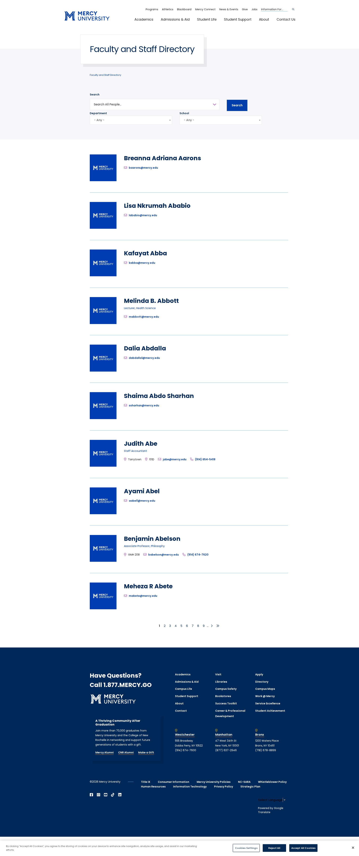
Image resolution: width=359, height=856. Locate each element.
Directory (261, 682)
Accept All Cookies (303, 848)
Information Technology (190, 786)
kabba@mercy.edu (142, 263)
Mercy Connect (205, 9)
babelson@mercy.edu (163, 555)
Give (245, 9)
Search (94, 94)
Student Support (237, 19)
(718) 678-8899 (265, 750)
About (264, 19)
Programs (152, 9)
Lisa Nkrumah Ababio (157, 205)
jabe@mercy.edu (174, 459)
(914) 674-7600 (185, 750)
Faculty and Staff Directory (105, 75)
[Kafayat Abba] (103, 275)
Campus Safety (226, 689)
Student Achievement (270, 711)
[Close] (353, 847)
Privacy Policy (223, 786)
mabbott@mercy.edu (144, 317)
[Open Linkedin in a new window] (120, 795)
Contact (181, 711)
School (184, 113)
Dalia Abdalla (145, 348)
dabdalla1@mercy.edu (144, 358)
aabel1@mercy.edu (142, 501)
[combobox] (131, 120)
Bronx (259, 735)
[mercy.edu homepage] (87, 16)
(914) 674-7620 (197, 555)
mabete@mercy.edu (143, 596)
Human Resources (153, 786)
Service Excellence (267, 703)
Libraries (221, 682)
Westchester (185, 735)
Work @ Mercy (265, 696)
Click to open (148, 24)
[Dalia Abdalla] (103, 370)
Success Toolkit (226, 703)
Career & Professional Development (230, 713)
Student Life (207, 19)
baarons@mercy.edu (143, 168)
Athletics (167, 9)
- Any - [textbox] (99, 120)
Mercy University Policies (214, 782)
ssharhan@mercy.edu (144, 405)
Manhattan (223, 735)
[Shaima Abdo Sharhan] (103, 418)
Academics (143, 19)
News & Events (228, 9)
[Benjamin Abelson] (103, 561)
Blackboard (184, 9)
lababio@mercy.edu (143, 215)
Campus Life (183, 689)
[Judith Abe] (103, 465)
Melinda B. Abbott (151, 301)
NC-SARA (244, 782)
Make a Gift (146, 752)
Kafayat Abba (145, 253)
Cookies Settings (246, 848)
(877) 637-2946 (226, 750)
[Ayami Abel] (103, 513)
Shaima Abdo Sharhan (159, 396)
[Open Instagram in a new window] (98, 795)
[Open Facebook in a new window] (91, 795)
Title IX (145, 782)
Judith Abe (140, 443)
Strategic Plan (250, 786)
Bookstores (223, 696)
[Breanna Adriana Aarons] (103, 180)
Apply (259, 674)
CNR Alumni (126, 752)
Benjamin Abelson (152, 538)
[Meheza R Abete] (103, 608)
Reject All (274, 848)
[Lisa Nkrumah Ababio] (103, 228)
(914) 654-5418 (205, 459)
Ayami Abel (142, 491)
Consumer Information (173, 782)
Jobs (254, 9)
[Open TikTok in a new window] (112, 795)
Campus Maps (265, 689)
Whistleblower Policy (272, 782)
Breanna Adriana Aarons (162, 158)
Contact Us (286, 19)
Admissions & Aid (175, 19)
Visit (218, 674)
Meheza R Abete (148, 586)
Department (98, 113)
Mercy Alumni (104, 752)
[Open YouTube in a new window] (105, 795)
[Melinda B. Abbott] (103, 323)
